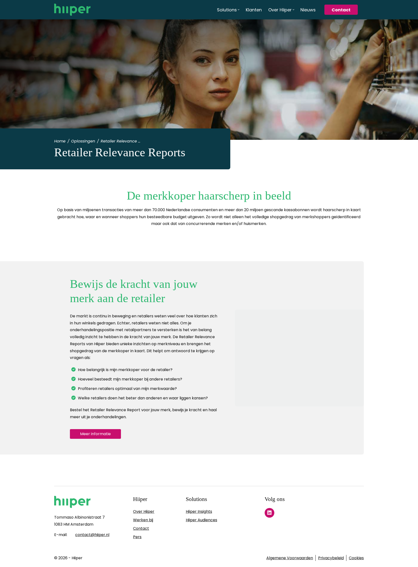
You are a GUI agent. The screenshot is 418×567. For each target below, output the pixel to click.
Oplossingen (83, 141)
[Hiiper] (72, 10)
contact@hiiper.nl (92, 534)
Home (60, 141)
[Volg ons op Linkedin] (269, 513)
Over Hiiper (143, 511)
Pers (137, 537)
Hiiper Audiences (201, 520)
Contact (141, 528)
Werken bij (143, 520)
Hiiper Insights (199, 511)
